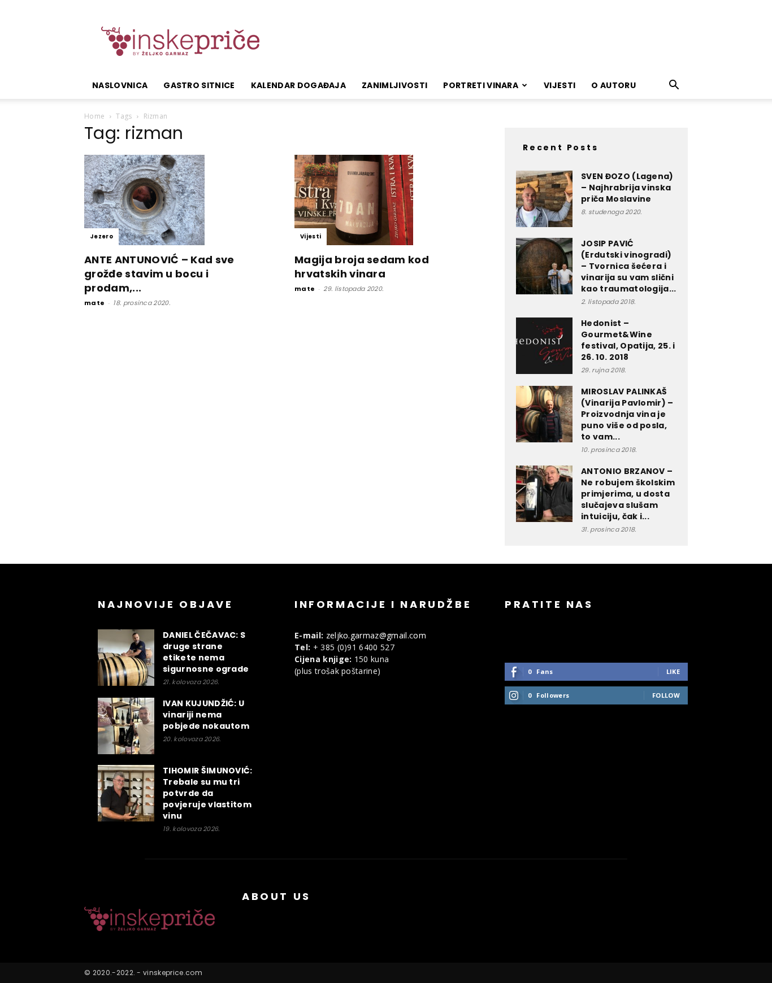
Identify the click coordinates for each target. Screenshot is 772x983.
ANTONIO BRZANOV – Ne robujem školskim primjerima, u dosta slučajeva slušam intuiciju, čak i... (628, 494)
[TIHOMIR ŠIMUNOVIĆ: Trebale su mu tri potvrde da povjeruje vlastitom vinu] (126, 793)
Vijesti (559, 85)
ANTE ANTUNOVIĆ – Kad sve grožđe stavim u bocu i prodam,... (159, 274)
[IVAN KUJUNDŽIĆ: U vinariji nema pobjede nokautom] (126, 726)
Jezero (101, 236)
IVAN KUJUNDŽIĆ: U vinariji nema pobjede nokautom (206, 715)
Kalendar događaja (298, 85)
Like (673, 671)
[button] (674, 86)
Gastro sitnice (199, 85)
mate (94, 302)
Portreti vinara (480, 85)
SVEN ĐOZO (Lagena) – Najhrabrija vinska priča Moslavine (627, 188)
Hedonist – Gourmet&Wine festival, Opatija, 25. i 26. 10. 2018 (628, 340)
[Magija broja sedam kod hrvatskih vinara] (386, 200)
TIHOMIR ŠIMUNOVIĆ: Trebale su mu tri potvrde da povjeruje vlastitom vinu (208, 793)
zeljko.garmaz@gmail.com (376, 635)
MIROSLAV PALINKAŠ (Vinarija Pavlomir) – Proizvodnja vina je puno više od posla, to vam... (627, 414)
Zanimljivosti (394, 85)
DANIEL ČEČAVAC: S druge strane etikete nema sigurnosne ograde (206, 652)
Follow (666, 695)
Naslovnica (120, 85)
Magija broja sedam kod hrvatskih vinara (361, 267)
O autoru (613, 85)
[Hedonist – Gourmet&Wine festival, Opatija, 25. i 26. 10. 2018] (544, 345)
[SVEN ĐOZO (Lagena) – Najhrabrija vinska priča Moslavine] (544, 199)
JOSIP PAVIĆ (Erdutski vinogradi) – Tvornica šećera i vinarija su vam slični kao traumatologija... (628, 266)
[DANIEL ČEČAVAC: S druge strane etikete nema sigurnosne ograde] (126, 657)
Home (94, 116)
